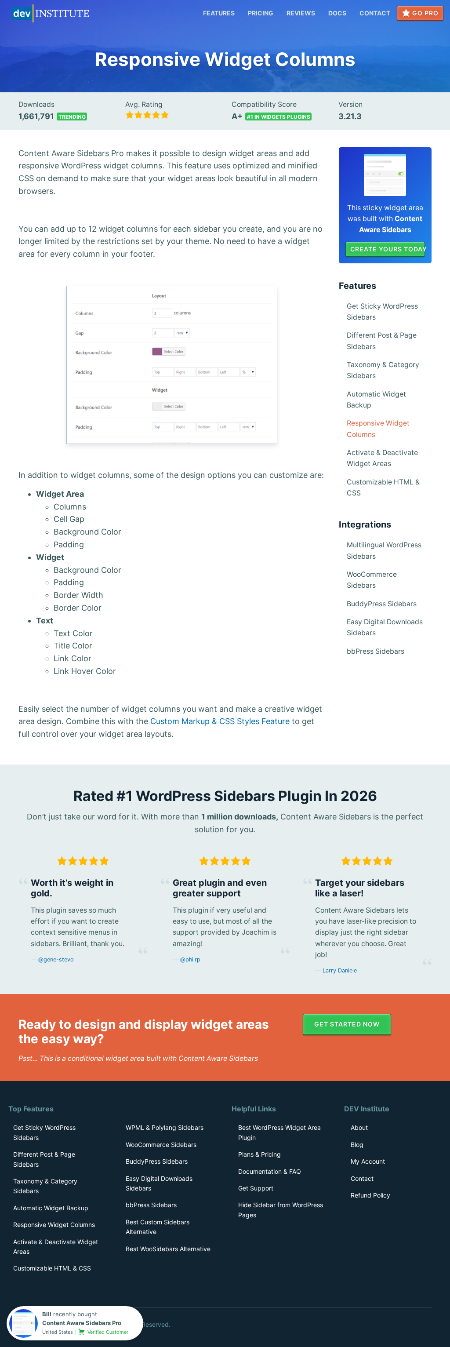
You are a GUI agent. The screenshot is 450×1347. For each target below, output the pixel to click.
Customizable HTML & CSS (383, 487)
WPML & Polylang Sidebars (164, 1127)
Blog (357, 1144)
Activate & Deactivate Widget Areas (382, 458)
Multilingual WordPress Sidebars (384, 550)
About (359, 1127)
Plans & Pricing (259, 1154)
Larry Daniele (340, 970)
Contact (374, 13)
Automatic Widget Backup (376, 399)
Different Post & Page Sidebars (382, 340)
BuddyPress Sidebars (382, 604)
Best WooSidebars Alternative (168, 1248)
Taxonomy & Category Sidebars (383, 370)
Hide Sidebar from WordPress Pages (280, 1209)
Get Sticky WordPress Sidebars (382, 311)
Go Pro (424, 13)
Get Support (255, 1188)
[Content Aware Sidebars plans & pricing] (385, 174)
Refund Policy (370, 1195)
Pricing (260, 13)
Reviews (301, 13)
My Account (368, 1161)
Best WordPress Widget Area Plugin (279, 1132)
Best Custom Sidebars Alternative (157, 1226)
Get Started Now (347, 1024)
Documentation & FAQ (269, 1171)
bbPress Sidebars (375, 651)
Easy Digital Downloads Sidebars (385, 627)
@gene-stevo (56, 959)
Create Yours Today (387, 249)
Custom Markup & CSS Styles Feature (220, 721)
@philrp (190, 959)
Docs (337, 13)
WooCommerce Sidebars (372, 580)
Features (219, 13)
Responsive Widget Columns (378, 428)
